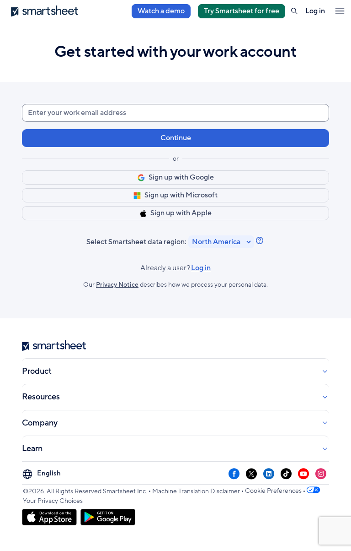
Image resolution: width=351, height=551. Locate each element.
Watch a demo (161, 11)
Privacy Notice (117, 284)
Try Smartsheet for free (241, 11)
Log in (175, 268)
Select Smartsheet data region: (136, 242)
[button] (294, 11)
